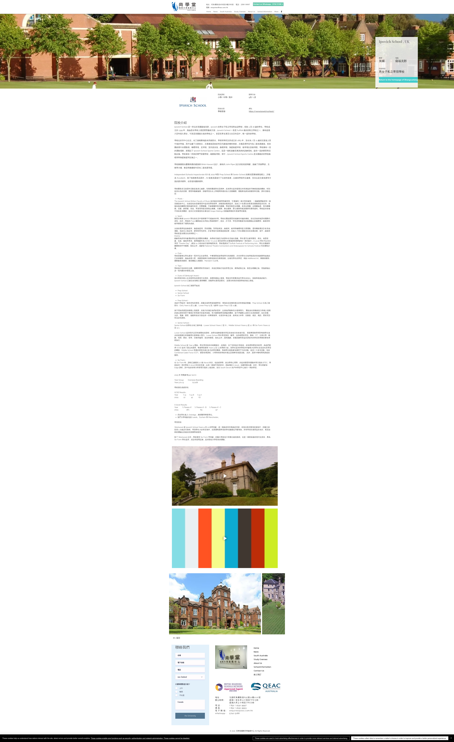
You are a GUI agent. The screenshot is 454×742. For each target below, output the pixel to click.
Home (256, 648)
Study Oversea (260, 659)
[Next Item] (280, 604)
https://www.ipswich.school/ (261, 111)
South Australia (261, 655)
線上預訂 (257, 674)
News (256, 651)
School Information (262, 667)
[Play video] (225, 476)
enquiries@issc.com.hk (219, 7)
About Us (258, 663)
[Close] (451, 738)
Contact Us (259, 670)
